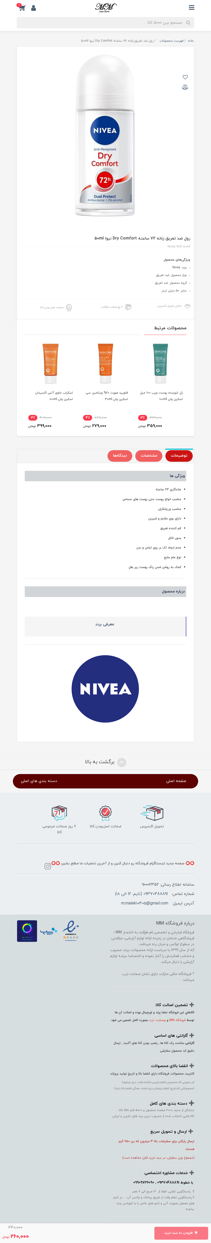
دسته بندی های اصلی (39, 781)
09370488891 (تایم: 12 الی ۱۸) (141, 894)
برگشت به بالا (100, 762)
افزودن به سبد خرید (179, 1233)
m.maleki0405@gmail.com (144, 903)
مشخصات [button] (149, 455)
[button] (24, 8)
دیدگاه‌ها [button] (120, 455)
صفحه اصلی (176, 781)
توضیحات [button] (179, 455)
